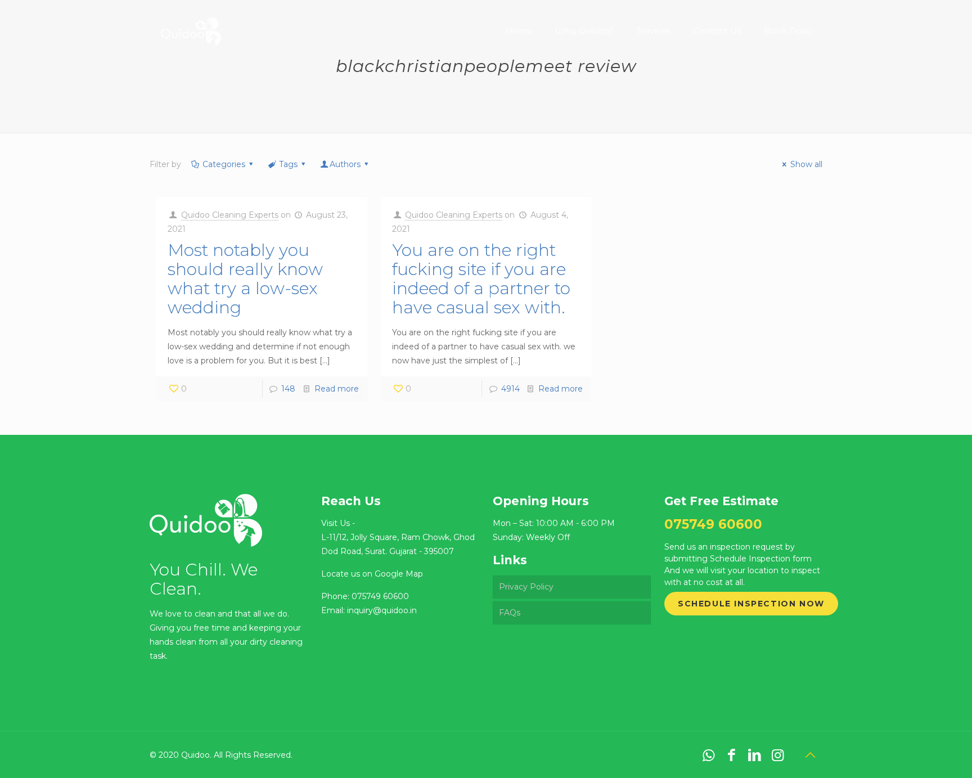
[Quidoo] (190, 22)
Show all (806, 164)
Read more (336, 389)
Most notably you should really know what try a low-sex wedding (245, 279)
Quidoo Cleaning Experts (229, 215)
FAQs (509, 613)
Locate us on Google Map (372, 574)
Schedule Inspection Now (751, 604)
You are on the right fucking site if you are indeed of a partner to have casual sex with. (481, 279)
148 (288, 389)
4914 (510, 389)
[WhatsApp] (708, 754)
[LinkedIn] (754, 754)
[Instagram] (778, 754)
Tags (288, 164)
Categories (223, 164)
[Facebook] (731, 754)
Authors (345, 164)
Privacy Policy (526, 587)
